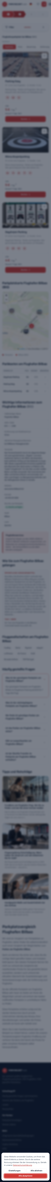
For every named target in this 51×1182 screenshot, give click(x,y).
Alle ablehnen (36, 1170)
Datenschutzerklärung (22, 1165)
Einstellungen (15, 1170)
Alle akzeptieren (25, 1175)
